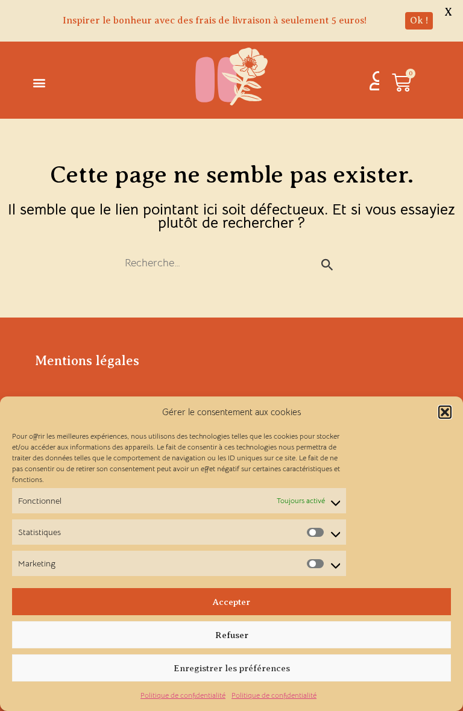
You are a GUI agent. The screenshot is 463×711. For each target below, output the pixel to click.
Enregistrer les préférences (232, 668)
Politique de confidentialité (182, 695)
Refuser (231, 635)
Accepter (231, 602)
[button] (445, 412)
